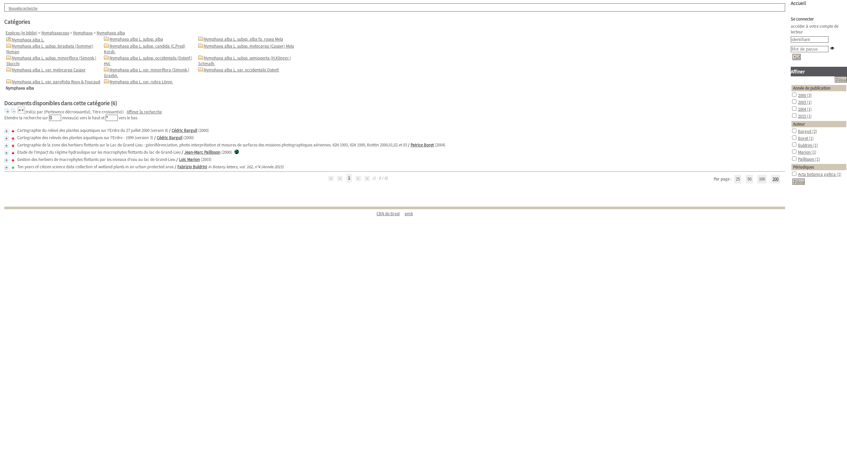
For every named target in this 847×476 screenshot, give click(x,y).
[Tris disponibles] (21, 112)
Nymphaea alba (111, 33)
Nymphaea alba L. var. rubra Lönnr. (141, 82)
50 (749, 179)
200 (776, 179)
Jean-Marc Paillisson (202, 152)
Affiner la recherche (144, 112)
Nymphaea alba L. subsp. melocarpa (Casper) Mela (249, 46)
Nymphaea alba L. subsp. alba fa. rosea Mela (243, 39)
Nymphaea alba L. (28, 40)
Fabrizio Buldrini (192, 167)
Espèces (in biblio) (21, 33)
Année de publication (811, 88)
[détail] (6, 131)
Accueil (798, 3)
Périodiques (803, 167)
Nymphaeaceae (55, 33)
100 (762, 179)
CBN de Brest (388, 214)
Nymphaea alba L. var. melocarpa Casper (49, 70)
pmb (409, 214)
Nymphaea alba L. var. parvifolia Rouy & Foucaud (56, 82)
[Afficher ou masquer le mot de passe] (832, 48)
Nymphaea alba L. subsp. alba (136, 39)
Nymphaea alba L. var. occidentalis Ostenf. (241, 70)
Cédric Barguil (184, 130)
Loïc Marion (189, 159)
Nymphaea (83, 33)
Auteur (799, 124)
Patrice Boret (422, 145)
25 (738, 179)
